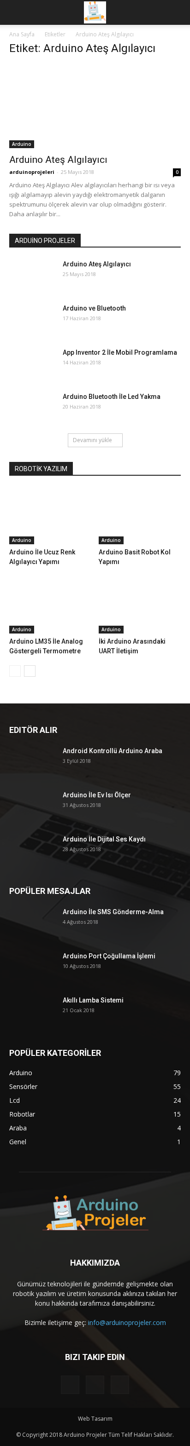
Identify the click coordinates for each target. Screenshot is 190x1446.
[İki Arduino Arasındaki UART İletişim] (140, 605)
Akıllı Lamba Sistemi (93, 1000)
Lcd (14, 1100)
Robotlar (22, 1114)
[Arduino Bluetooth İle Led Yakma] (32, 408)
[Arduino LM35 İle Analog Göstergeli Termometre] (50, 605)
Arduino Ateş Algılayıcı (58, 159)
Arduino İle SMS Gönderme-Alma (113, 912)
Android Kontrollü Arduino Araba (112, 751)
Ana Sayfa (22, 34)
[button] (177, 12)
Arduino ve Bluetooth (94, 308)
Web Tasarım (95, 1419)
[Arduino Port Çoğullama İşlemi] (32, 967)
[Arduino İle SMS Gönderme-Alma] (32, 923)
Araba (18, 1127)
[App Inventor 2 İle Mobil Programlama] (32, 364)
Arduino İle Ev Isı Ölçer (97, 795)
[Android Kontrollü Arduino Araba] (32, 762)
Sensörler (23, 1086)
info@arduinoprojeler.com (127, 1322)
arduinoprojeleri (31, 171)
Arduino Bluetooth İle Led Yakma (111, 396)
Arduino (21, 144)
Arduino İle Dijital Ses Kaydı (104, 839)
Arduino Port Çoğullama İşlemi (109, 956)
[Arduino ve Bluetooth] (32, 319)
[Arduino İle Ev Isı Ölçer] (32, 806)
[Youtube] (120, 1385)
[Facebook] (70, 1385)
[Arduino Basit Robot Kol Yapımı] (140, 516)
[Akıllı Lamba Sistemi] (32, 1011)
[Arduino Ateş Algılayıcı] (95, 106)
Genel (17, 1141)
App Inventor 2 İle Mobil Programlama (120, 352)
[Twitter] (95, 1385)
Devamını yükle (92, 440)
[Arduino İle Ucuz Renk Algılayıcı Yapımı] (50, 516)
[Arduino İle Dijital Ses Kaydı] (32, 850)
